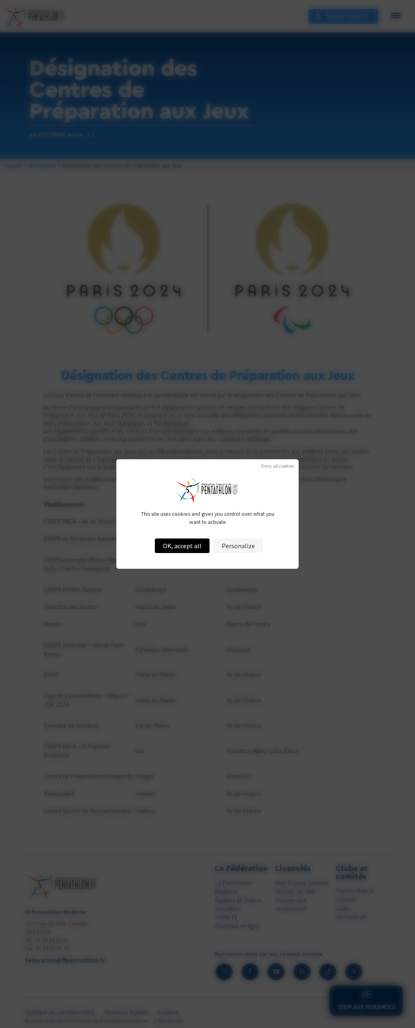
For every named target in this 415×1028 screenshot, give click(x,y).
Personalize (238, 546)
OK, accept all (182, 546)
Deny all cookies (277, 466)
